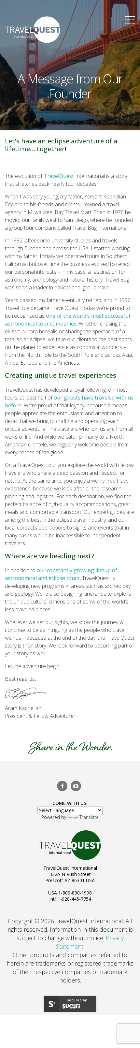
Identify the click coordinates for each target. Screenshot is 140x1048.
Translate (89, 817)
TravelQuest (59, 176)
